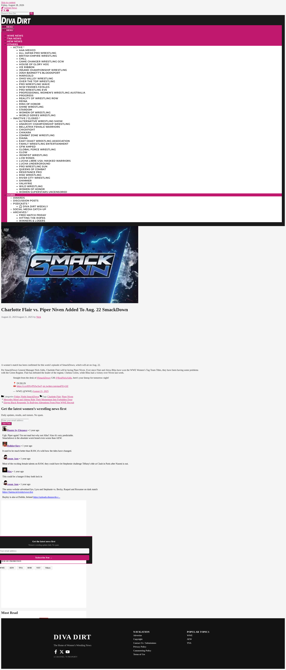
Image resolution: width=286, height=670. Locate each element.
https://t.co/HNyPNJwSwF (29, 386)
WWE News (15, 35)
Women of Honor (32, 189)
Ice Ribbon (26, 67)
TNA (189, 643)
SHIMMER (25, 180)
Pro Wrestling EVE (33, 89)
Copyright (138, 639)
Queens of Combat (32, 169)
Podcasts (20, 203)
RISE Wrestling (30, 175)
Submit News (10, 8)
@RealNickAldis (64, 378)
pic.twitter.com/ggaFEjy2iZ (55, 386)
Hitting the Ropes (32, 218)
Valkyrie (25, 183)
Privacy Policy (139, 647)
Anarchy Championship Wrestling (44, 124)
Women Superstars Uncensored (43, 192)
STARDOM (25, 109)
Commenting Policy (142, 651)
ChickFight (27, 129)
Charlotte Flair (54, 396)
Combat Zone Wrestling (37, 135)
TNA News (14, 38)
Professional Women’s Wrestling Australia (52, 92)
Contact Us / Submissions (144, 643)
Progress (26, 95)
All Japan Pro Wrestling (37, 53)
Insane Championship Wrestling (43, 70)
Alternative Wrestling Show (41, 121)
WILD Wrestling (31, 186)
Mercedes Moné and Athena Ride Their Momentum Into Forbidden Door (38, 399)
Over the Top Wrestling (37, 81)
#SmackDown (43, 378)
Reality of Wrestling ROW (38, 98)
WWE (189, 635)
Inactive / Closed (25, 118)
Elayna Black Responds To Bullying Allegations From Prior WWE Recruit (39, 402)
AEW (189, 639)
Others (12, 44)
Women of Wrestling (34, 112)
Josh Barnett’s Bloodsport (39, 72)
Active (18, 47)
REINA (23, 101)
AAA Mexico (27, 50)
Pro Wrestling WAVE (34, 84)
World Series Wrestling (37, 115)
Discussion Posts (25, 200)
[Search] (31, 13)
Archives (20, 212)
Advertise (137, 635)
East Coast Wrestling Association (44, 141)
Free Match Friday (32, 215)
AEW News (14, 41)
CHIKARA (25, 132)
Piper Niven (67, 396)
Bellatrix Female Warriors (39, 126)
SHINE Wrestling (31, 106)
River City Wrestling (34, 177)
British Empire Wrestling (38, 55)
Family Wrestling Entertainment (43, 143)
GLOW (23, 152)
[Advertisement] (100, 340)
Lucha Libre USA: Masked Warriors (45, 160)
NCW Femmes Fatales (34, 87)
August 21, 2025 (41, 391)
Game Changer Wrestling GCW (41, 61)
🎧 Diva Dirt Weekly (33, 206)
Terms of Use (139, 654)
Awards (19, 197)
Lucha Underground (34, 163)
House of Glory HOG (34, 64)
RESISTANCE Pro (30, 172)
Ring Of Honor (30, 104)
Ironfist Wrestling (33, 155)
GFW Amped (27, 146)
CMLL (22, 58)
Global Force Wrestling (37, 149)
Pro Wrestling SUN (33, 166)
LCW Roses (27, 158)
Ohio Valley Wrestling (36, 78)
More (11, 195)
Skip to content (8, 2)
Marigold (26, 75)
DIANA (23, 138)
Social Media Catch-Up (29, 209)
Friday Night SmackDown (26, 396)
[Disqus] (100, 462)
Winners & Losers (32, 220)
